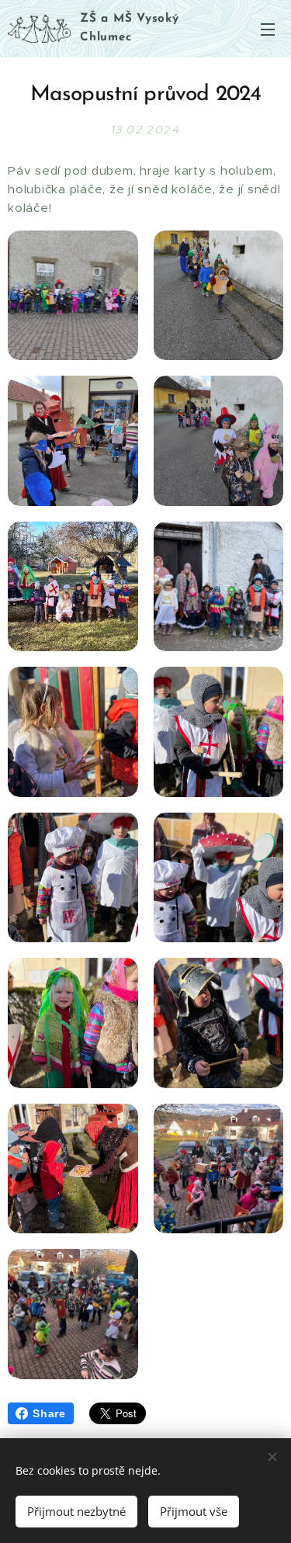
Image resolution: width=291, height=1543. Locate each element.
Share (49, 1413)
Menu (267, 28)
